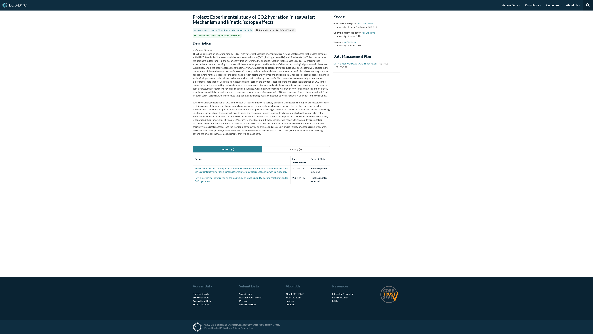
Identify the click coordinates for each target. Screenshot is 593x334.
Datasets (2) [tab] (227, 149)
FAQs (335, 301)
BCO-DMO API (201, 304)
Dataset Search (201, 294)
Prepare (243, 301)
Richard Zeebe (365, 23)
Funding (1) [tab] (296, 149)
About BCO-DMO (295, 294)
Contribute (532, 5)
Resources (552, 5)
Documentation (340, 297)
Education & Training (343, 294)
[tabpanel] (261, 170)
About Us (572, 5)
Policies (290, 301)
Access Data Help (202, 301)
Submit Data (245, 294)
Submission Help (247, 304)
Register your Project (250, 297)
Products (290, 304)
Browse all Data (201, 297)
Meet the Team (293, 297)
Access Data (510, 5)
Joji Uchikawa (368, 32)
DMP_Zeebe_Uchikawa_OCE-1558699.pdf (355, 63)
